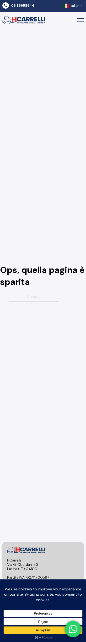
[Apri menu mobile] (80, 20)
